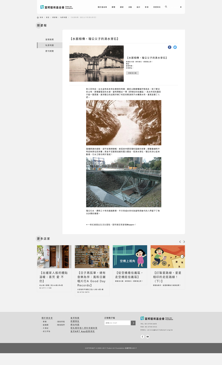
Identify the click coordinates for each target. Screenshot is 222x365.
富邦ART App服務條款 (83, 331)
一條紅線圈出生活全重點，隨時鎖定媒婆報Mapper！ (112, 224)
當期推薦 (49, 39)
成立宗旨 (46, 331)
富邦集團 (75, 318)
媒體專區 (157, 7)
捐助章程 (61, 321)
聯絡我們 (61, 325)
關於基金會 (47, 318)
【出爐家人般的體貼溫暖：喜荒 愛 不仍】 (53, 277)
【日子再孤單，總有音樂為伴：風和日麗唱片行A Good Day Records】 (91, 279)
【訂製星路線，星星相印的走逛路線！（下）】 (167, 277)
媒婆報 (54, 17)
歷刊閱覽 (49, 51)
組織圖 (46, 325)
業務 (45, 321)
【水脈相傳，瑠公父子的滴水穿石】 (83, 17)
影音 (47, 17)
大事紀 (46, 328)
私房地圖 (63, 17)
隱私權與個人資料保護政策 (84, 328)
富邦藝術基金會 (56, 7)
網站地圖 (75, 324)
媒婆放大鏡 (132, 73)
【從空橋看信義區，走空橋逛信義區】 (129, 275)
